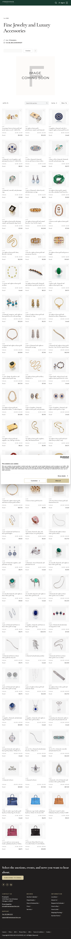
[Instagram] (7, 884)
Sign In (63, 3)
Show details (62, 476)
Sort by (53, 103)
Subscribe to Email (12, 877)
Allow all (58, 480)
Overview (27, 50)
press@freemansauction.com (10, 906)
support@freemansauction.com (11, 917)
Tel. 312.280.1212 (7, 914)
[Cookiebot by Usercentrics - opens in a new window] (61, 457)
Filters (63, 103)
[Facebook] (3, 884)
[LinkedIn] (11, 884)
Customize (34, 480)
